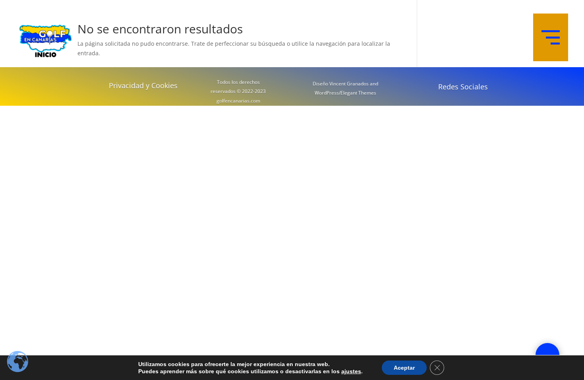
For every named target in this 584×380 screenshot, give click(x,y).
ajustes (351, 371)
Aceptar (404, 367)
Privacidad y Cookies (143, 85)
